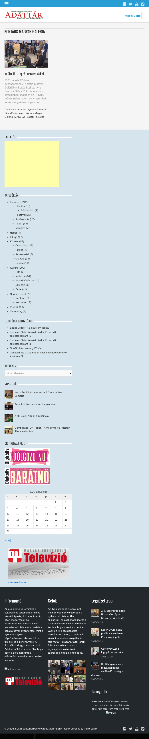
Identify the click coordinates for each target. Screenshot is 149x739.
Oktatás (19, 258)
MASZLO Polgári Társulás (29, 116)
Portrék (14, 307)
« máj (8, 540)
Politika (19, 262)
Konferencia (22, 219)
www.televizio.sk (17, 582)
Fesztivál (20, 214)
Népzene (20, 302)
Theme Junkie (91, 729)
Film (17, 271)
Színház (20, 284)
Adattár (21, 109)
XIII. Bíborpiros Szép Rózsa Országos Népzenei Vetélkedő (113, 614)
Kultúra (14, 267)
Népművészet (18, 293)
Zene (18, 289)
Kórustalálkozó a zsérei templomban (35, 404)
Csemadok (21, 245)
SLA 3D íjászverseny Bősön (26, 348)
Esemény (15, 202)
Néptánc (20, 298)
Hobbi (13, 232)
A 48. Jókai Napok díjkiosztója (32, 415)
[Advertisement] (32, 164)
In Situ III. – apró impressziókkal (24, 73)
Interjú (13, 237)
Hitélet (19, 249)
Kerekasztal (22, 254)
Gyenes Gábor (35, 109)
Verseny (20, 227)
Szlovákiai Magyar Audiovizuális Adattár (42, 729)
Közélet (14, 241)
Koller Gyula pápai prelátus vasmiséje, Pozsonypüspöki (112, 633)
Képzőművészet (24, 280)
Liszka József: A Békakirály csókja (29, 327)
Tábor (18, 223)
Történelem (27, 210)
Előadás (20, 206)
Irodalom (20, 276)
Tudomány (16, 311)
